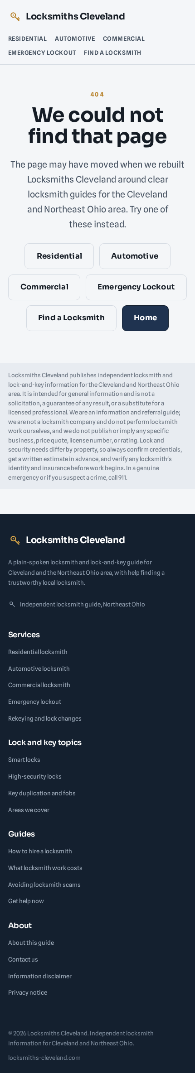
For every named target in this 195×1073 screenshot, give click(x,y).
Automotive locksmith (39, 668)
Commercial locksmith (39, 684)
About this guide (31, 942)
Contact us (23, 959)
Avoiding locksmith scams (44, 884)
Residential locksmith (38, 651)
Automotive (75, 38)
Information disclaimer (40, 976)
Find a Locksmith (112, 52)
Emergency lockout (34, 701)
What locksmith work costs (45, 867)
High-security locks (35, 776)
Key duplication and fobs (42, 793)
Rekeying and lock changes (45, 718)
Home (145, 317)
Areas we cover (28, 809)
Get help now (26, 901)
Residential (27, 38)
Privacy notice (27, 992)
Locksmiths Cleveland (75, 16)
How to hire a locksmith (40, 851)
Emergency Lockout (42, 52)
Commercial (124, 38)
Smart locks (24, 759)
